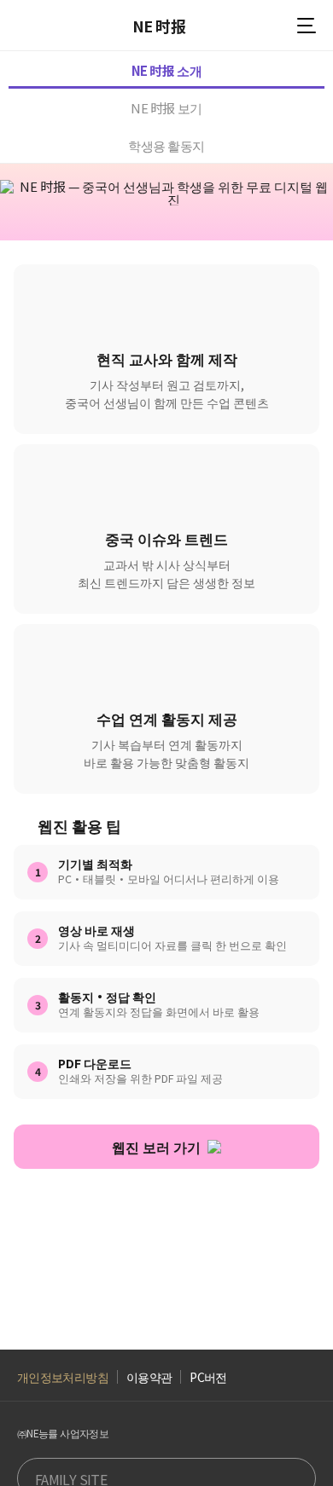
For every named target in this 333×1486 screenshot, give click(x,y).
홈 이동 (26, 26)
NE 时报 (158, 25)
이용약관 (149, 1377)
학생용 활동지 (166, 145)
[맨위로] (294, 1446)
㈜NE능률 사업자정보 (62, 1433)
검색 (273, 26)
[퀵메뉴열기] (294, 1399)
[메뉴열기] (306, 25)
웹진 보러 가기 (156, 1146)
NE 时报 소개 (166, 70)
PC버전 (208, 1377)
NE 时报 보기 (166, 108)
